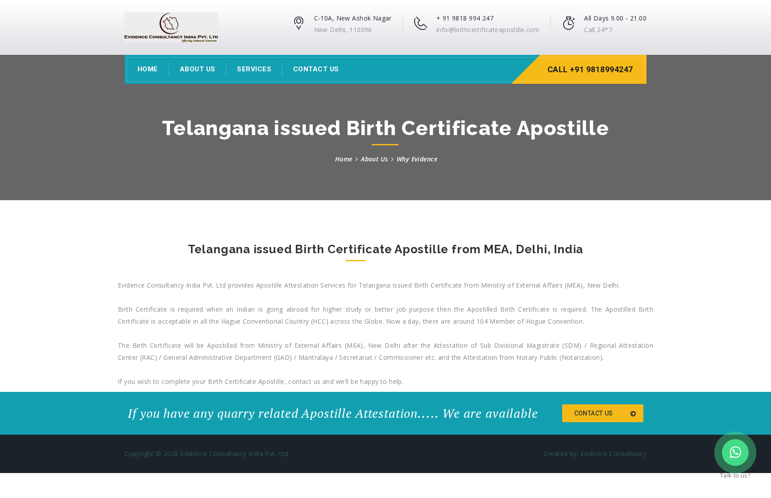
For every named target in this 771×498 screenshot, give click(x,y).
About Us (198, 69)
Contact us (594, 413)
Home (147, 69)
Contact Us (316, 69)
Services (254, 69)
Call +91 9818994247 (590, 69)
